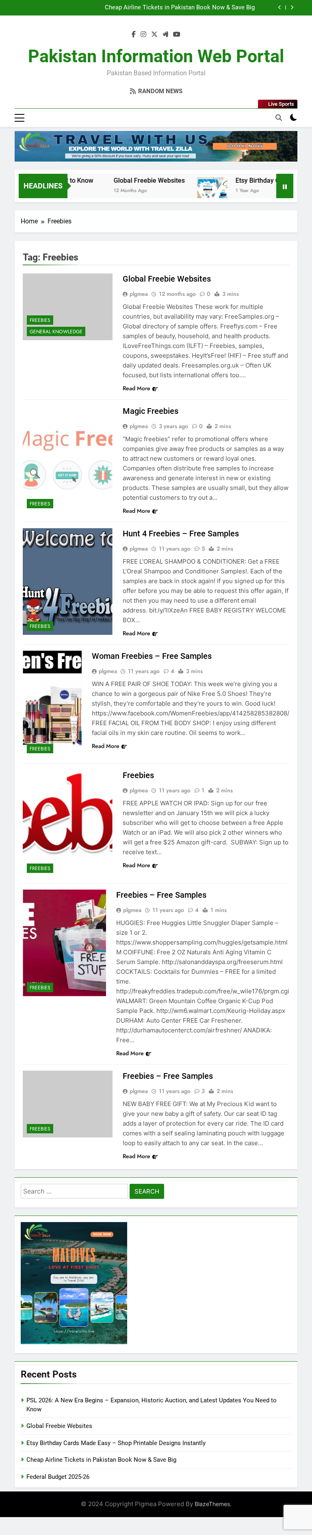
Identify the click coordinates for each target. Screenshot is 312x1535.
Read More (136, 388)
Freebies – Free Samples (161, 895)
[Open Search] (278, 117)
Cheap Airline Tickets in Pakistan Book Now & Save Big (180, 7)
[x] (154, 34)
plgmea (139, 294)
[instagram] (143, 34)
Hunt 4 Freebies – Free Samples (181, 533)
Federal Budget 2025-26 (57, 1476)
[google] (165, 34)
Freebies (40, 320)
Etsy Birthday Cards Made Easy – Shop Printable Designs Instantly (116, 1443)
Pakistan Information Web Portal (156, 56)
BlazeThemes (212, 1503)
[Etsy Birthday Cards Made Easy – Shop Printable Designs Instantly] (195, 191)
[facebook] (133, 34)
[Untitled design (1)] (156, 146)
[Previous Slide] (279, 7)
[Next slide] (291, 7)
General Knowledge (56, 331)
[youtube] (177, 34)
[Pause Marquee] (284, 186)
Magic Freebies (150, 411)
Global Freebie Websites (132, 180)
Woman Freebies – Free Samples (152, 656)
